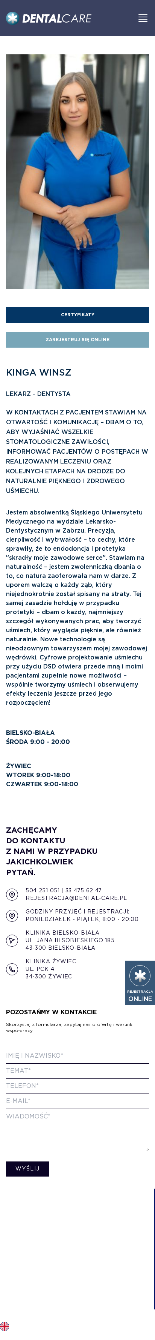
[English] (4, 1326)
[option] (4, 1324)
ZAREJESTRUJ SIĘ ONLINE (77, 339)
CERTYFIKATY (77, 315)
